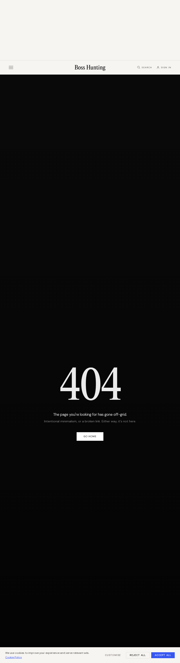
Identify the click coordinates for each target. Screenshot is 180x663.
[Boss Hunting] (90, 67)
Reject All (138, 655)
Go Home (90, 436)
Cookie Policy (13, 657)
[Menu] (11, 67)
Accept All (163, 655)
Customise (113, 655)
